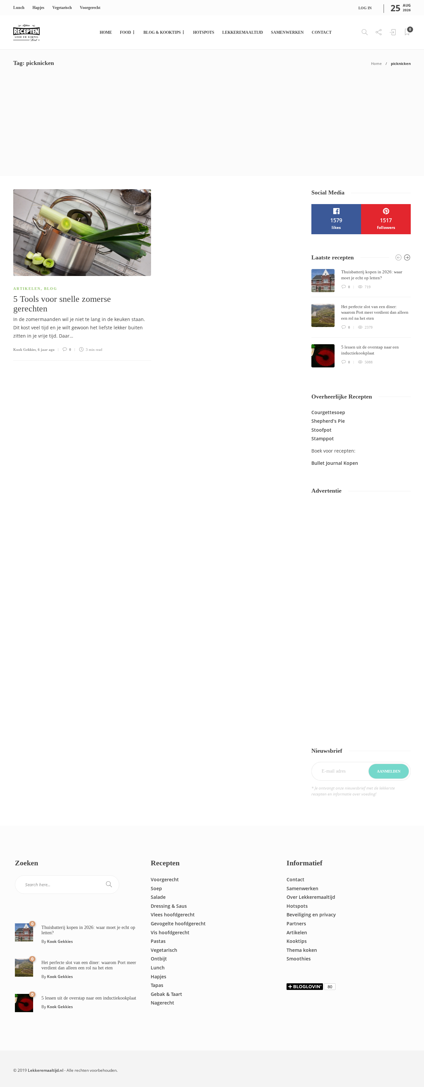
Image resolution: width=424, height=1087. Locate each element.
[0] (24, 932)
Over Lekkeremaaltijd (311, 897)
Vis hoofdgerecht (170, 932)
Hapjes (38, 7)
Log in (365, 8)
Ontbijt (159, 958)
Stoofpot (321, 430)
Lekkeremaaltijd (242, 32)
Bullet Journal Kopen (334, 463)
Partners (296, 923)
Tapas (157, 985)
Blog (50, 289)
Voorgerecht (90, 7)
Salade (158, 897)
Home (106, 32)
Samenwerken (287, 32)
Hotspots (203, 32)
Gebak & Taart (166, 994)
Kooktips (297, 941)
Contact (322, 32)
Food (125, 32)
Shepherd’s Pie (328, 421)
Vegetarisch (62, 7)
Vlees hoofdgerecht (173, 914)
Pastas (158, 941)
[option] (361, 318)
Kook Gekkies (24, 350)
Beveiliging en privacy (311, 914)
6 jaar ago (46, 350)
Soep (156, 888)
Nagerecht (162, 1003)
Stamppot (322, 438)
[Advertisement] (212, 126)
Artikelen (27, 289)
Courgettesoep (328, 412)
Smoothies (299, 958)
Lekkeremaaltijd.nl (45, 1070)
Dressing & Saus (169, 906)
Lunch (19, 7)
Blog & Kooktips (162, 32)
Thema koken (302, 950)
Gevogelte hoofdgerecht (178, 923)
